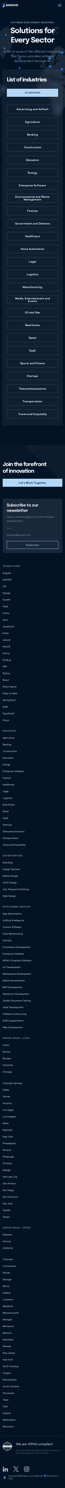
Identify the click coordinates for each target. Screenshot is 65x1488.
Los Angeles (9, 1116)
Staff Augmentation (13, 1020)
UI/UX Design (10, 882)
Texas (5, 1399)
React (6, 679)
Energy (6, 764)
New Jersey (9, 1352)
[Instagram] (26, 1469)
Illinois (6, 1286)
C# (4, 586)
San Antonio (9, 1183)
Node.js (7, 659)
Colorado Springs (12, 1083)
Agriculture (8, 737)
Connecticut (9, 1266)
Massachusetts (11, 1312)
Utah (5, 1406)
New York (8, 1136)
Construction (10, 751)
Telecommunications (13, 831)
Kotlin (6, 633)
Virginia (7, 1413)
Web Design (9, 895)
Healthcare (8, 784)
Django (6, 593)
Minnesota (8, 1326)
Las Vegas (8, 1109)
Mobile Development (14, 980)
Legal (5, 791)
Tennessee (8, 1393)
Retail (6, 811)
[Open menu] (59, 5)
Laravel (6, 639)
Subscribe (32, 545)
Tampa (6, 1216)
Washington (9, 1419)
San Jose (8, 1203)
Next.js (6, 653)
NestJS (6, 646)
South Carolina (11, 1386)
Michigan (7, 1319)
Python (6, 673)
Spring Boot (9, 700)
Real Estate (9, 804)
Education (8, 757)
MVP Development (12, 987)
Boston (6, 1051)
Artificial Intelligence (13, 920)
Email (9, 528)
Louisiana (8, 1299)
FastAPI (6, 599)
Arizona (7, 1241)
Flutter (6, 613)
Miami (6, 1123)
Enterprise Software (13, 771)
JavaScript (8, 626)
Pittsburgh (8, 1156)
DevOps (7, 940)
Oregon (7, 1372)
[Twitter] (16, 1469)
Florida (6, 1272)
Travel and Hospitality (14, 844)
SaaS (5, 818)
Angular (7, 572)
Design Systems (11, 869)
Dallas (6, 1089)
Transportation (10, 838)
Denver (6, 1096)
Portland (7, 1163)
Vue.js (6, 720)
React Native (9, 686)
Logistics (7, 797)
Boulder (7, 1058)
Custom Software (12, 927)
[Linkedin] (5, 1469)
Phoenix (7, 1150)
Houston (7, 1103)
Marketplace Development (17, 973)
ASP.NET (7, 579)
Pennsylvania (9, 1379)
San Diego (8, 1190)
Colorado (8, 1259)
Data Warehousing (13, 933)
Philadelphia (9, 1143)
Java (5, 619)
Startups (7, 824)
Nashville (7, 1129)
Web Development (13, 1027)
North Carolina (11, 1366)
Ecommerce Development (16, 947)
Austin (6, 1045)
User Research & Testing (16, 889)
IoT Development (12, 967)
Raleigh (7, 1170)
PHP (5, 666)
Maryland (7, 1306)
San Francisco (10, 1196)
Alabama (7, 1234)
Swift (5, 706)
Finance (7, 777)
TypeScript (8, 713)
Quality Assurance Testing (17, 1000)
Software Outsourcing (14, 1013)
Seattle (6, 1210)
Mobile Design (10, 875)
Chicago (7, 1071)
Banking (7, 744)
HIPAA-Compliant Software (17, 960)
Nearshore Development (16, 993)
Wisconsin (8, 1426)
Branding (7, 862)
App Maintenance (12, 913)
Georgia (7, 1279)
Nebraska (8, 1339)
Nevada (7, 1346)
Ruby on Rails (10, 693)
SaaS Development (13, 1007)
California (8, 1247)
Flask (5, 606)
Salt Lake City (10, 1176)
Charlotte (8, 1065)
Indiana (6, 1292)
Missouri (7, 1332)
